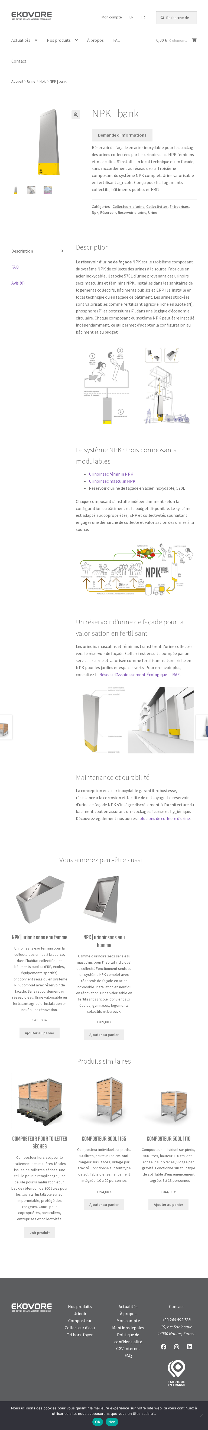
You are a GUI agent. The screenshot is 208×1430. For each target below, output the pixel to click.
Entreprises (179, 206)
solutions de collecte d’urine (164, 818)
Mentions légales (128, 1327)
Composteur (80, 1320)
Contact (19, 61)
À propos (95, 40)
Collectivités (157, 206)
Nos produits (59, 40)
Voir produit (40, 1232)
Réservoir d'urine (132, 212)
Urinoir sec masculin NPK (112, 481)
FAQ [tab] (15, 267)
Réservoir (108, 212)
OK (97, 1422)
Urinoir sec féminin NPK (111, 474)
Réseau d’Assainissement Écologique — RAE (139, 674)
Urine (31, 81)
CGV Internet (128, 1348)
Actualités (20, 40)
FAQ (117, 40)
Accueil (17, 81)
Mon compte (112, 17)
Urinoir (79, 1313)
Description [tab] (22, 251)
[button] (76, 114)
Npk (43, 81)
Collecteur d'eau (80, 1327)
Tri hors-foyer (80, 1334)
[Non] (201, 1415)
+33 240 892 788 (176, 1319)
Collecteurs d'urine (128, 206)
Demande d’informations (122, 135)
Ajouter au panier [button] (39, 1033)
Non (112, 1422)
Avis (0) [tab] (18, 283)
